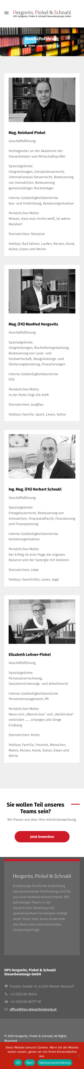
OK (18, 1062)
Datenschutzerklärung (54, 1062)
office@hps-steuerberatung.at (33, 1009)
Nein (29, 1062)
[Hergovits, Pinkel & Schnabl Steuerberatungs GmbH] (42, 13)
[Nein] (78, 1055)
